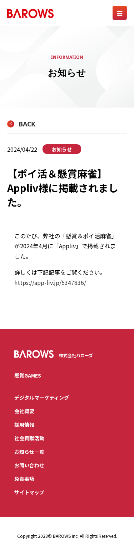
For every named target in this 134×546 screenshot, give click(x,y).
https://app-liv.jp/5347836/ (50, 282)
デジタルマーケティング (41, 397)
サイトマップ (29, 492)
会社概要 (24, 411)
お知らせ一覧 (29, 451)
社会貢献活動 (29, 438)
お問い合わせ (29, 465)
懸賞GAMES (27, 375)
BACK (27, 124)
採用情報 (24, 424)
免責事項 (24, 478)
